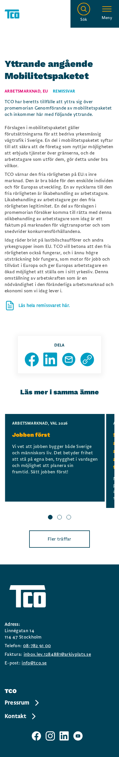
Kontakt (15, 716)
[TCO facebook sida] (36, 736)
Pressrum (17, 703)
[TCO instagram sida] (50, 736)
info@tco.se (34, 663)
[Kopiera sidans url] (87, 359)
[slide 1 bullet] (50, 518)
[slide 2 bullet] (59, 518)
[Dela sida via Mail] (69, 359)
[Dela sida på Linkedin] (50, 359)
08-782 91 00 (37, 646)
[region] (59, 467)
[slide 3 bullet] (68, 518)
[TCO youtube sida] (78, 736)
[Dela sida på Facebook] (32, 359)
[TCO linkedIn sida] (64, 736)
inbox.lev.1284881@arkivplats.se (57, 654)
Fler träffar (59, 539)
